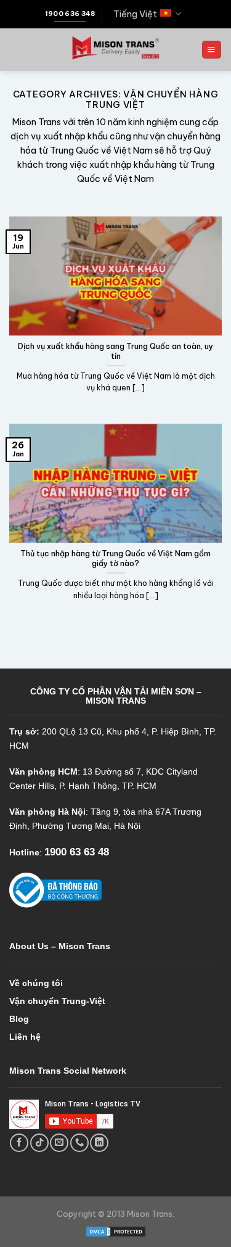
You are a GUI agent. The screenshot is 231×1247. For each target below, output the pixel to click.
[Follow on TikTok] (39, 1143)
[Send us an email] (59, 1143)
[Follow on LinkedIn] (99, 1143)
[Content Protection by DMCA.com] (116, 1231)
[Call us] (79, 1143)
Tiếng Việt (135, 14)
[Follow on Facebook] (19, 1143)
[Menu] (211, 50)
